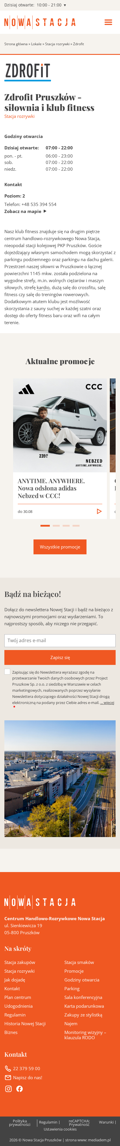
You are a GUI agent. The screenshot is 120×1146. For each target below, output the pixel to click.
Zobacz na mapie (22, 211)
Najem (70, 1023)
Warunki (106, 1122)
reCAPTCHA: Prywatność (79, 1123)
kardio (43, 287)
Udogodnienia (18, 1006)
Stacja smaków (79, 962)
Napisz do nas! (27, 1077)
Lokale (36, 43)
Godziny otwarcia (81, 980)
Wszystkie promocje (60, 547)
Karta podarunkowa (84, 1006)
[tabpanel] (60, 448)
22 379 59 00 (26, 1068)
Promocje (74, 971)
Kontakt (12, 988)
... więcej (107, 702)
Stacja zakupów (19, 962)
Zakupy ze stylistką (83, 1015)
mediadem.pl (99, 1140)
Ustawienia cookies (60, 1129)
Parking (72, 988)
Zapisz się (60, 657)
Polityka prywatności (19, 1123)
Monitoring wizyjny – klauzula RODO (85, 1034)
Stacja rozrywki (57, 43)
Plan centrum (17, 997)
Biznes (10, 1032)
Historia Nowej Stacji (25, 1023)
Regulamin (15, 1015)
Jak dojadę (14, 980)
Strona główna (16, 43)
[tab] (45, 526)
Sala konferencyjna (83, 997)
